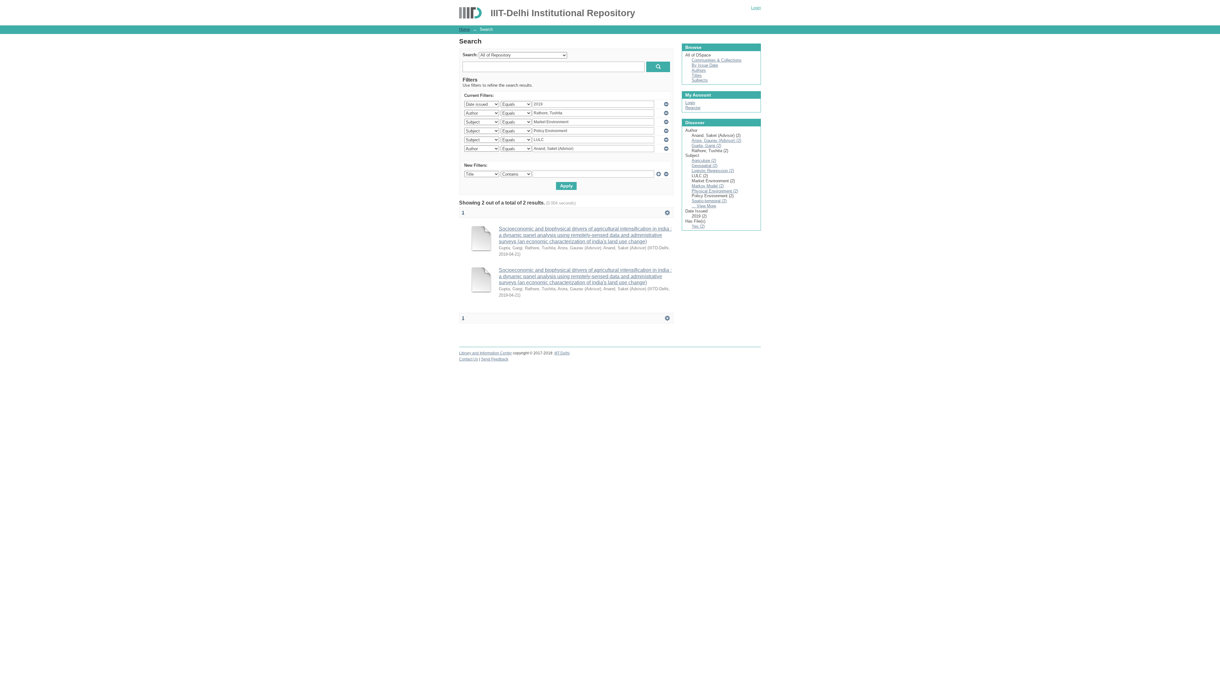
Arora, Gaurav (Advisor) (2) (716, 140)
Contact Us (468, 359)
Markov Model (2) (708, 186)
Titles (697, 75)
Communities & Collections (717, 60)
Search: (470, 54)
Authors (699, 70)
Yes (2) (698, 226)
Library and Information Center (485, 353)
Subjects (700, 80)
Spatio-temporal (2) (709, 200)
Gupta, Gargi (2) (706, 145)
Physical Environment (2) (715, 191)
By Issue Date (705, 65)
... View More (704, 206)
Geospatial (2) (704, 165)
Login (756, 7)
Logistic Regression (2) (713, 170)
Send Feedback (494, 359)
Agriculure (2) (704, 160)
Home (464, 29)
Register (693, 107)
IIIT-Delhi (562, 353)
